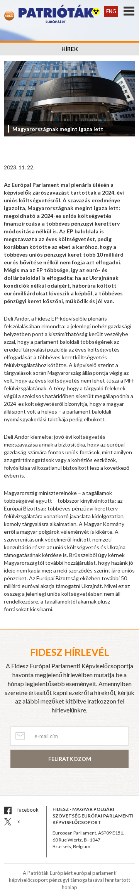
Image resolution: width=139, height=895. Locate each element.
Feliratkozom (69, 758)
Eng (111, 11)
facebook (27, 810)
